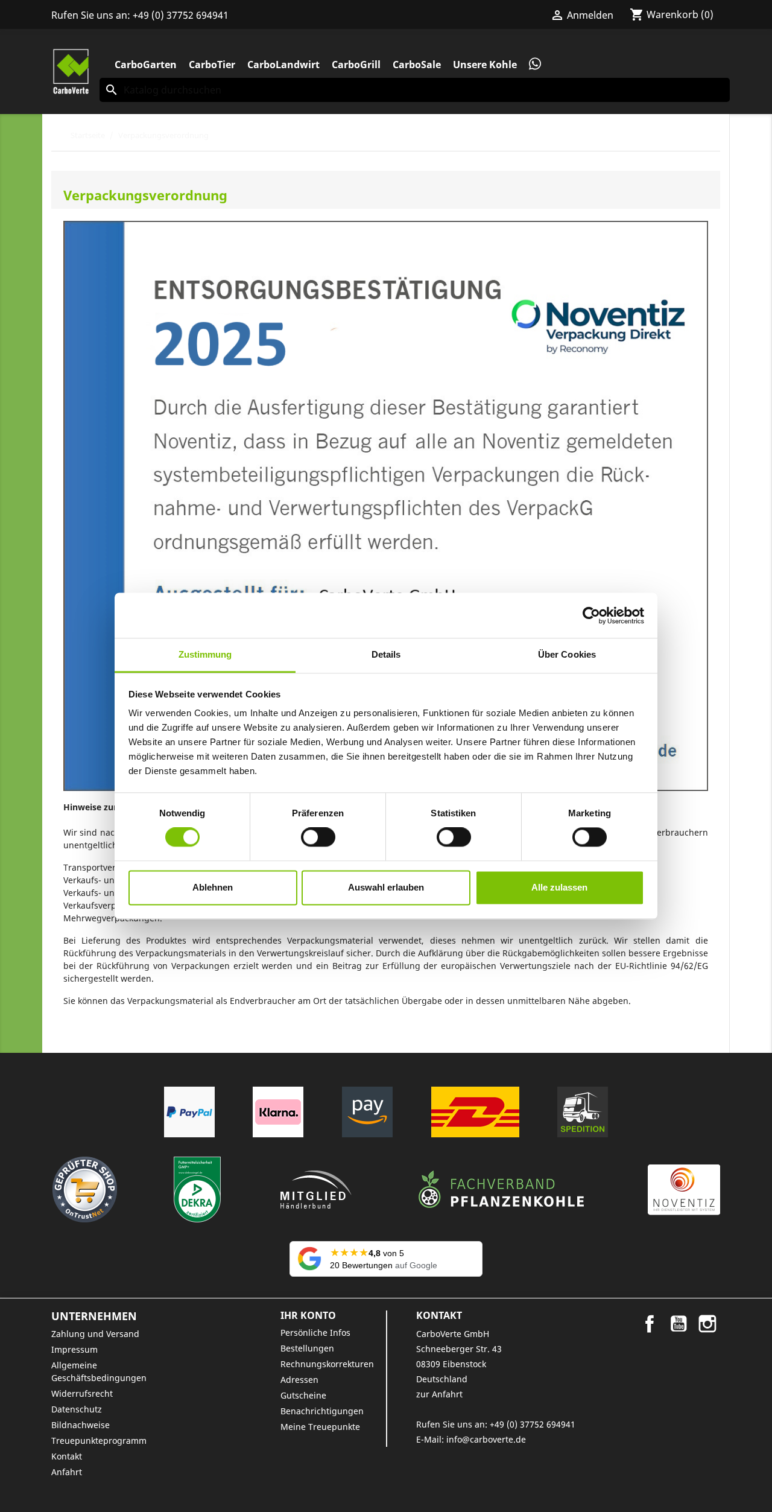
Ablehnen (212, 887)
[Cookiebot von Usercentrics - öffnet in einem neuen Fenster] (591, 615)
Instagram (707, 1324)
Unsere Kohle (485, 64)
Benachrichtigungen (322, 1411)
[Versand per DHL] (475, 1112)
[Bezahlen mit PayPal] (189, 1112)
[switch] (318, 837)
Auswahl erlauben (386, 887)
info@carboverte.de (486, 1439)
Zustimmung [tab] (205, 654)
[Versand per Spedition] (583, 1112)
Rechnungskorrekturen (327, 1364)
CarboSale (417, 64)
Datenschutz (76, 1409)
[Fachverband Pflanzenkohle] (501, 1190)
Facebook (650, 1324)
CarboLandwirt (283, 64)
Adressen (299, 1379)
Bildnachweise (80, 1425)
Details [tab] (386, 654)
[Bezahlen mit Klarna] (278, 1112)
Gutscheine (303, 1395)
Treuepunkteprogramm (99, 1440)
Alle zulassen (559, 887)
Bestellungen (307, 1348)
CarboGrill (356, 64)
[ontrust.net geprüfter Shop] (84, 1189)
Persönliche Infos (315, 1332)
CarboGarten (146, 64)
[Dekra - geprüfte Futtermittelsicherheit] (197, 1189)
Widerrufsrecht (82, 1393)
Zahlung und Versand (95, 1333)
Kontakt (66, 1456)
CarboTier (212, 64)
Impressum (74, 1349)
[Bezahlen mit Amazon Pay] (367, 1112)
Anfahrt (66, 1472)
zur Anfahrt (439, 1394)
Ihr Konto (308, 1315)
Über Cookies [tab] (567, 654)
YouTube (678, 1324)
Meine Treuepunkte (320, 1426)
